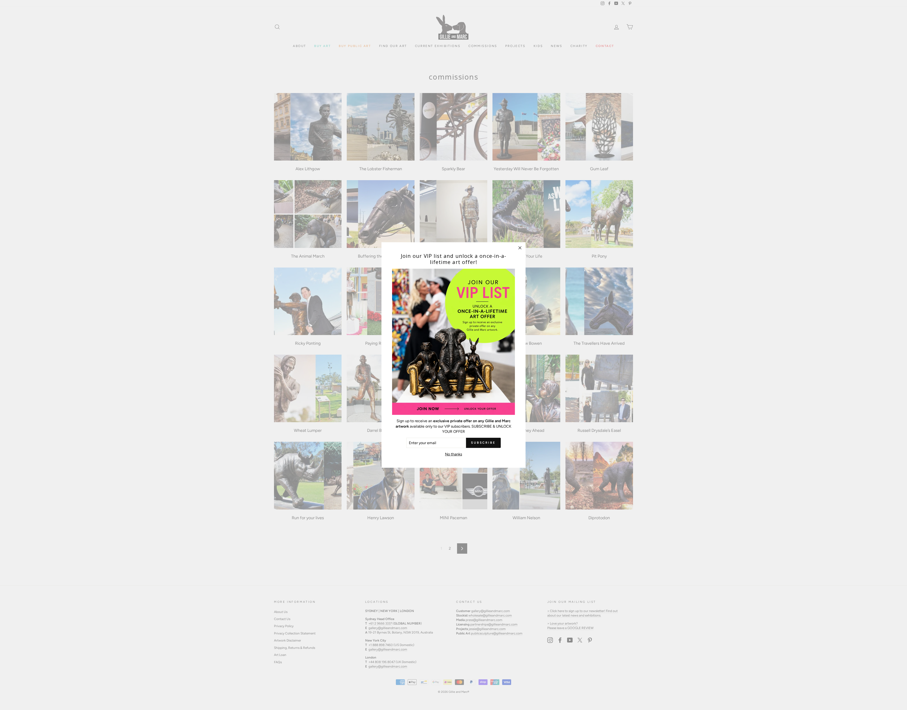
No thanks (453, 454)
